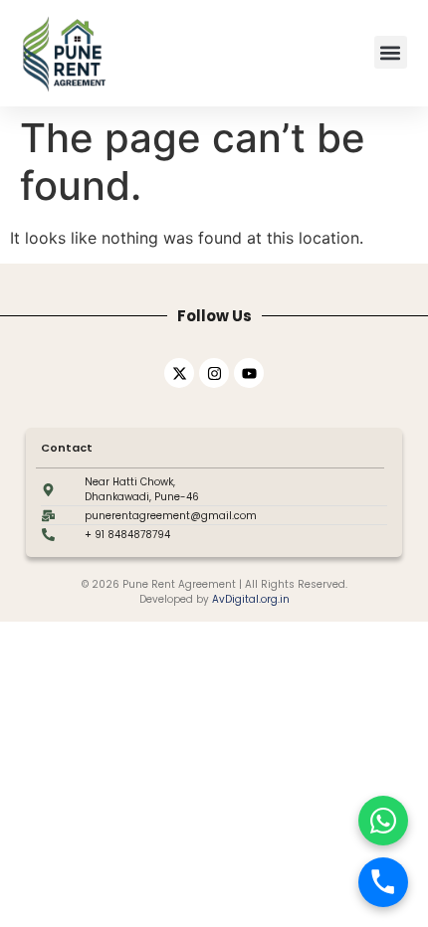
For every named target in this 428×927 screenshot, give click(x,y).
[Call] (383, 882)
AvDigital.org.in (251, 599)
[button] (390, 52)
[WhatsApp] (383, 820)
